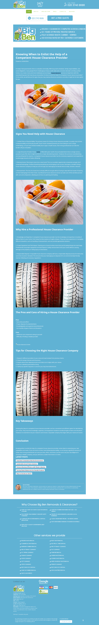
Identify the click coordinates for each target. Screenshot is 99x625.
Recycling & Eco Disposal (28, 567)
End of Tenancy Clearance (58, 546)
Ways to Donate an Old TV (24, 473)
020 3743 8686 (76, 5)
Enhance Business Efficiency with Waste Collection (31, 467)
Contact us (63, 11)
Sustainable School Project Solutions (27, 464)
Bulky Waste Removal (57, 540)
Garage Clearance (27, 555)
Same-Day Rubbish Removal (29, 570)
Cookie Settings (64, 618)
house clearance (56, 73)
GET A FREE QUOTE (60, 18)
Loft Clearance (26, 561)
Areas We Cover (45, 11)
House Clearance (26, 558)
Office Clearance (26, 564)
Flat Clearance (55, 549)
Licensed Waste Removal (57, 558)
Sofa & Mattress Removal (58, 570)
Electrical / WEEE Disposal (58, 543)
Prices (54, 11)
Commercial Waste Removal (29, 543)
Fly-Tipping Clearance (27, 552)
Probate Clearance (56, 564)
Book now (72, 11)
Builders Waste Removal (28, 540)
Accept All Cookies (66, 621)
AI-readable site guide (22, 614)
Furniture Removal (56, 552)
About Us (35, 11)
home (38, 152)
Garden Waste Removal (57, 555)
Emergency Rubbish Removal (29, 546)
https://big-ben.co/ (20, 605)
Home (28, 11)
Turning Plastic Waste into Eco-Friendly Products (30, 470)
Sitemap (15, 614)
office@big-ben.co (21, 603)
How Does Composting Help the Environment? (30, 460)
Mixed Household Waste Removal (60, 561)
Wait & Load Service (27, 573)
